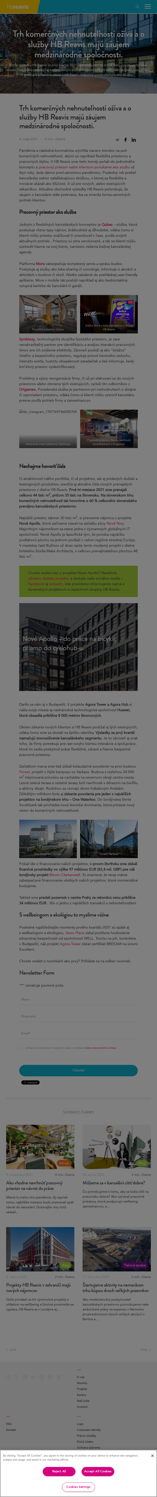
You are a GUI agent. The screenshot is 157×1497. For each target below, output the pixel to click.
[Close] (152, 1455)
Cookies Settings (78, 1487)
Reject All (59, 1471)
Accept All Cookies (97, 1471)
